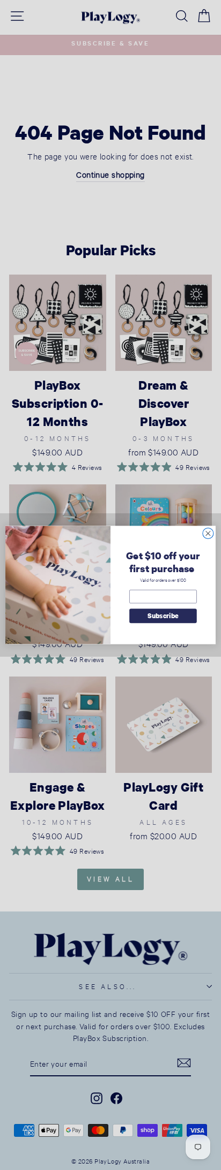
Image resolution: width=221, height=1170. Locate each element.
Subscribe (163, 615)
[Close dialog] (208, 533)
